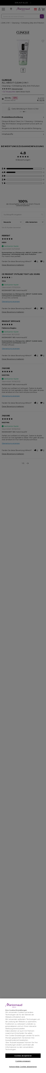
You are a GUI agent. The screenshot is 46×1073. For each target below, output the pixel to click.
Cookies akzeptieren (23, 1056)
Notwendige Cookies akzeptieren (23, 1067)
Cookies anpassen (22, 1061)
